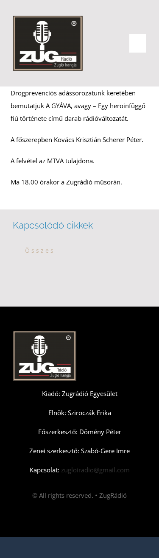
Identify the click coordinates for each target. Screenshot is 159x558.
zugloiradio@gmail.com (94, 470)
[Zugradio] (48, 18)
